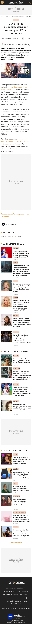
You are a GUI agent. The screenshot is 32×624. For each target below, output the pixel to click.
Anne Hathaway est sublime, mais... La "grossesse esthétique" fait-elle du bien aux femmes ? (20, 503)
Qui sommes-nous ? (9, 591)
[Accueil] (16, 2)
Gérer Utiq (14, 608)
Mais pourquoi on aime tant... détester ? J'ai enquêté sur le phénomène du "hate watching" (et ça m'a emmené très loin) (22, 375)
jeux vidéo (18, 236)
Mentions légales (22, 591)
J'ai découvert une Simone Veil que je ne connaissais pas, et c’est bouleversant (21, 361)
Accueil (2, 16)
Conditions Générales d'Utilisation (15, 588)
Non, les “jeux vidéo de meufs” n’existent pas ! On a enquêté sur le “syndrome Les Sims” (22, 460)
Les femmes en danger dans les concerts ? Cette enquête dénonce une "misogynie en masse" (21, 254)
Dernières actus (9, 16)
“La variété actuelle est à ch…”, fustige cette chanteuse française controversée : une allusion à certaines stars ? (22, 339)
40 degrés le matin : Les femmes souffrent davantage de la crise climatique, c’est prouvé (21, 533)
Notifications (5, 608)
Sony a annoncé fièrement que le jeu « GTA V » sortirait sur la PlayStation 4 (15, 141)
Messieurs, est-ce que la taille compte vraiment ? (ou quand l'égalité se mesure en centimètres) (21, 475)
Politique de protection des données (15, 598)
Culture (16, 16)
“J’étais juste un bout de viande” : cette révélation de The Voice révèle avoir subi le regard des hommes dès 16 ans (22, 322)
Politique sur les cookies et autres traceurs (15, 594)
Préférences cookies (24, 608)
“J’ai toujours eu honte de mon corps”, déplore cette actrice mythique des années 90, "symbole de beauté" (21, 288)
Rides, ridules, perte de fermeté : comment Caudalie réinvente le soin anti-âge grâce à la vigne (21, 518)
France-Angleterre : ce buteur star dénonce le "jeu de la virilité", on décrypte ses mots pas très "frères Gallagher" (22, 391)
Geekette (10, 236)
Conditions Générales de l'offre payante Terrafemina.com (16, 602)
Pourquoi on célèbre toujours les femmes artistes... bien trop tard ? (21, 488)
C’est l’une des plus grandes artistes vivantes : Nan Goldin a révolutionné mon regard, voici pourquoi (22, 408)
